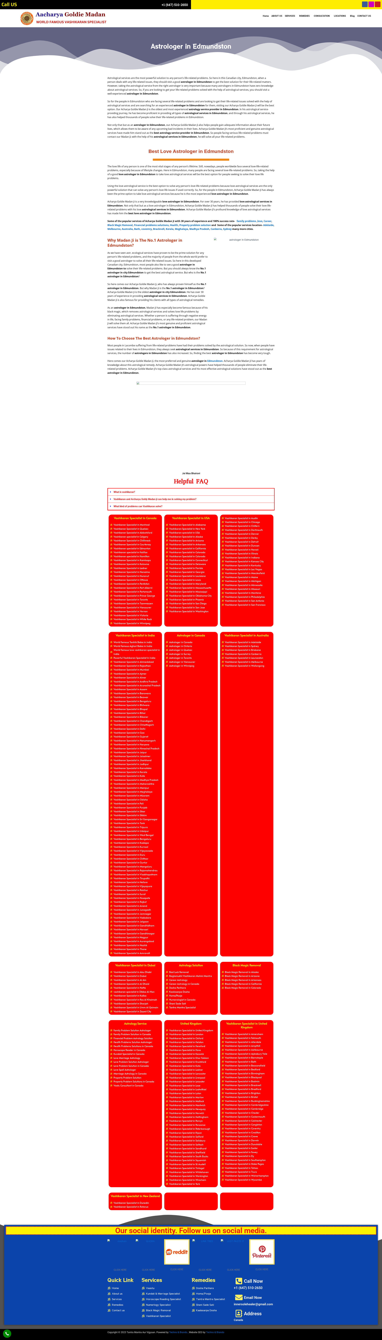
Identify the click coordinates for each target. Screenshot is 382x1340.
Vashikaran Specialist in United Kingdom (246, 1025)
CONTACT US (364, 16)
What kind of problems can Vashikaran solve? (138, 506)
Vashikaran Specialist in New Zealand (135, 1196)
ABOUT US (276, 16)
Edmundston (215, 361)
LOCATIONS (340, 16)
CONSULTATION (322, 16)
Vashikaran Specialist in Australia (247, 635)
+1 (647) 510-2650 (175, 5)
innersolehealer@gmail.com (253, 1304)
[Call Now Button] (7, 1334)
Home (266, 16)
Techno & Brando (215, 1332)
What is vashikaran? (124, 492)
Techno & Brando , (179, 1332)
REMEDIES (304, 16)
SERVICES (290, 16)
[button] (291, 16)
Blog (352, 16)
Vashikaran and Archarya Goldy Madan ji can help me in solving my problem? (155, 499)
